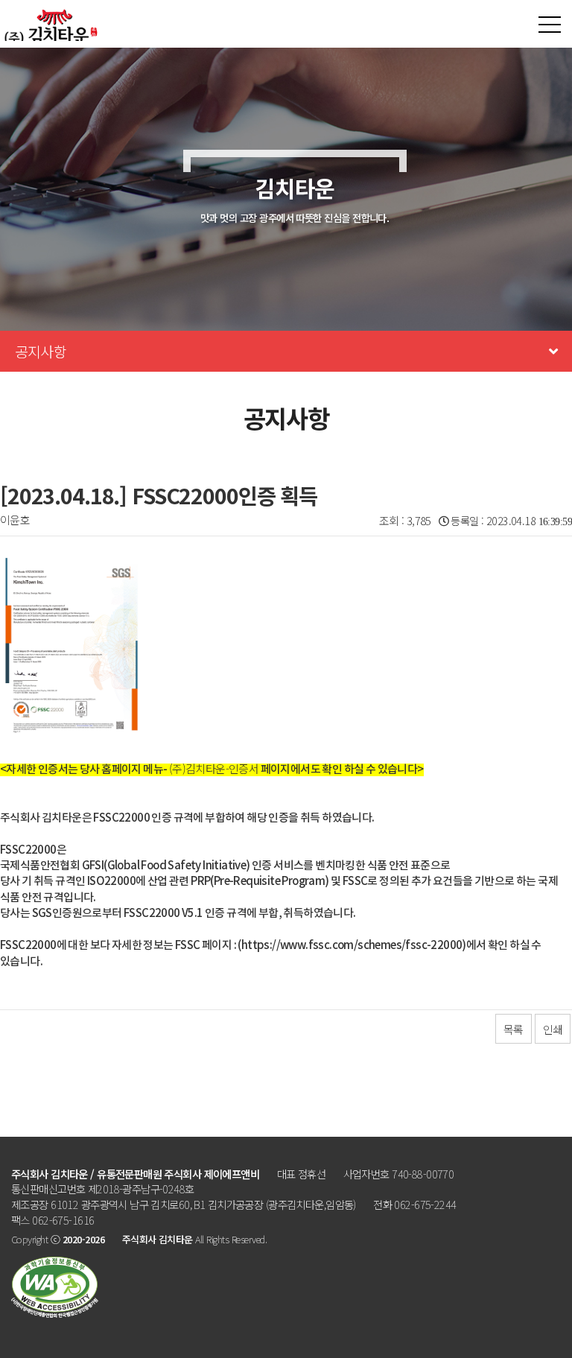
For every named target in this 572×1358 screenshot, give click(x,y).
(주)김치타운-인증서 (213, 768)
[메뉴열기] (549, 24)
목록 (513, 1029)
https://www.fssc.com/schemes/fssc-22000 (352, 945)
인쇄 (552, 1029)
